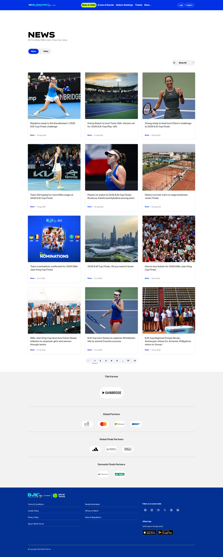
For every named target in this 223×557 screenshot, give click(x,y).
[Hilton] (127, 449)
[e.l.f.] (87, 424)
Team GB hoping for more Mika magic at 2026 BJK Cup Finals (51, 196)
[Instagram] (145, 510)
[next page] (134, 360)
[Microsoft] (119, 424)
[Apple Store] (149, 532)
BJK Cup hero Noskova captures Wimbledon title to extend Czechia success (111, 340)
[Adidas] (95, 449)
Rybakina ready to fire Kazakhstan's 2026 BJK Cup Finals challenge (52, 125)
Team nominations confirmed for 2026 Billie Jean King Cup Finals (54, 268)
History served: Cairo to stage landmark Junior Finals (166, 196)
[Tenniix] (103, 474)
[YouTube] (158, 510)
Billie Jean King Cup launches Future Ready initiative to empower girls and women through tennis (53, 341)
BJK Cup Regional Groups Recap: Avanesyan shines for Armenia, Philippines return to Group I (168, 341)
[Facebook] (171, 510)
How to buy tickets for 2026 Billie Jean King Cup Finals (168, 268)
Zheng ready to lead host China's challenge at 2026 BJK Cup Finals (168, 125)
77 (128, 360)
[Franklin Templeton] (111, 449)
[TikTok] (152, 510)
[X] (165, 510)
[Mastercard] (103, 424)
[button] (183, 63)
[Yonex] (119, 474)
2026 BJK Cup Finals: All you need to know (110, 266)
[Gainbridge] (111, 392)
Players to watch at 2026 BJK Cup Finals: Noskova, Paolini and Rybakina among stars (111, 196)
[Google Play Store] (165, 532)
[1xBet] (136, 424)
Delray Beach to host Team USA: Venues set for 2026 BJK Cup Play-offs (111, 125)
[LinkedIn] (178, 510)
